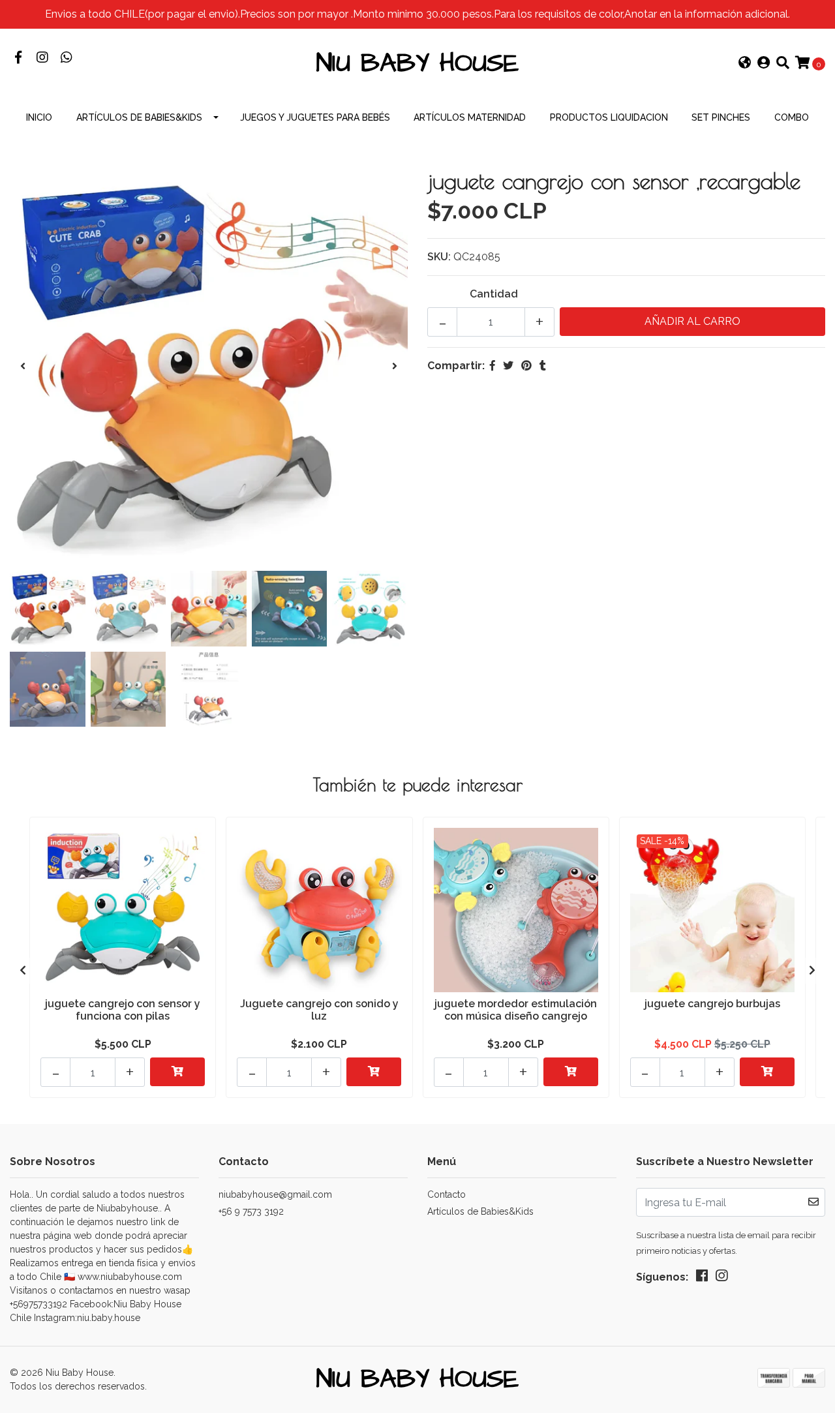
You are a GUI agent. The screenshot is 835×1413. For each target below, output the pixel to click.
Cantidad (494, 294)
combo (791, 117)
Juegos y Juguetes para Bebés (315, 117)
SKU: (439, 257)
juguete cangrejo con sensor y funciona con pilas (122, 1009)
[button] (745, 64)
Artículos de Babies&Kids (139, 117)
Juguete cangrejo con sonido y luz (319, 1009)
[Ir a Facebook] (18, 58)
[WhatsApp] (66, 58)
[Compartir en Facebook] (492, 365)
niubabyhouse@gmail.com (275, 1194)
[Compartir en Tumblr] (542, 365)
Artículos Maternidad (470, 117)
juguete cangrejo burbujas (712, 1003)
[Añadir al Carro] (177, 1071)
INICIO (39, 117)
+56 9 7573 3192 (251, 1211)
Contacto (446, 1194)
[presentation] (23, 367)
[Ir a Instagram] (42, 58)
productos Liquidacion (609, 117)
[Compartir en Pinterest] (526, 365)
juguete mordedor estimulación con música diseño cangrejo (515, 1009)
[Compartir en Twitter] (508, 365)
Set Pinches (720, 117)
